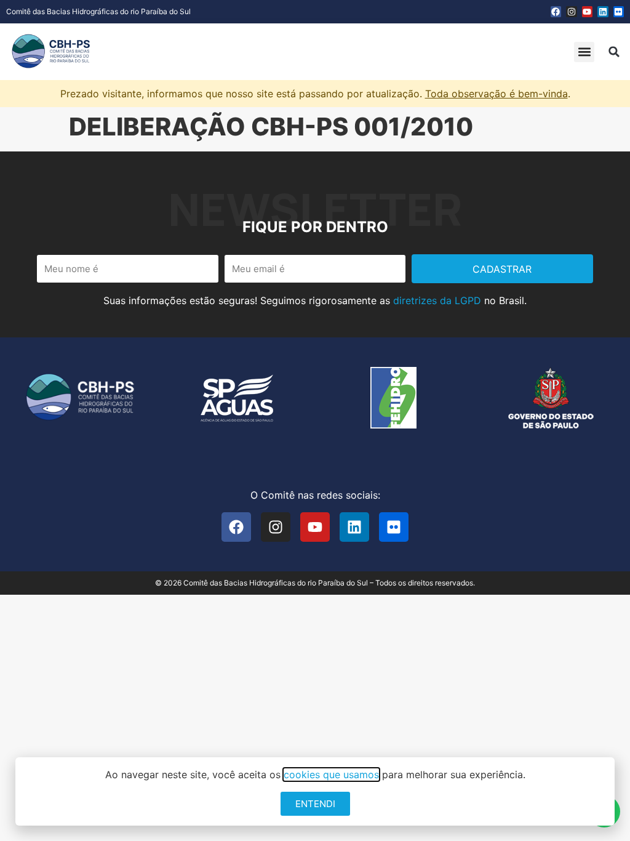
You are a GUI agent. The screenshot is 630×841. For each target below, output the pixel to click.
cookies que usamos (331, 774)
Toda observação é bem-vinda (496, 93)
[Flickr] (618, 11)
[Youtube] (587, 11)
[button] (584, 52)
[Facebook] (556, 11)
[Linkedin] (602, 11)
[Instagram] (571, 11)
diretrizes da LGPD (437, 300)
